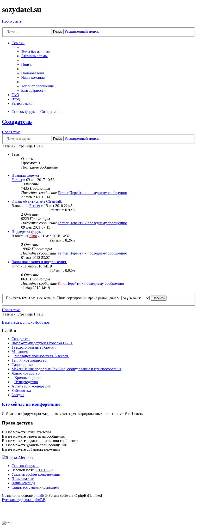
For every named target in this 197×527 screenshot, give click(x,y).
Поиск (57, 31)
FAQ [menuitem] (15, 95)
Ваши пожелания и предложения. (39, 262)
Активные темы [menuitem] (34, 56)
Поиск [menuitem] (26, 64)
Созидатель (17, 122)
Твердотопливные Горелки (34, 347)
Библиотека (21, 390)
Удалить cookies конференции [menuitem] (36, 474)
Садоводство (22, 365)
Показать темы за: (21, 298)
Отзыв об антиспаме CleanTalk (37, 201)
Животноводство (26, 373)
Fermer (17, 180)
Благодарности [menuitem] (33, 90)
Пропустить (12, 21)
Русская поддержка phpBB (23, 500)
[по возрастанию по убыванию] (135, 298)
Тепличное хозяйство (29, 360)
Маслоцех (20, 352)
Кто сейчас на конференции (31, 404)
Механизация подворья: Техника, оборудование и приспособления (66, 369)
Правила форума (25, 175)
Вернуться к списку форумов (26, 322)
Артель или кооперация (31, 386)
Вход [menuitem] (16, 99)
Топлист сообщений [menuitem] (37, 86)
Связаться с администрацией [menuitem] (35, 487)
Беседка (18, 395)
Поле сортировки (72, 298)
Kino (33, 236)
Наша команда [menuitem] (33, 77)
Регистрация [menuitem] (22, 103)
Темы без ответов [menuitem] (35, 51)
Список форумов (25, 466)
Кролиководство (28, 378)
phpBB (39, 495)
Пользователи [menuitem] (32, 73)
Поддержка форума (27, 232)
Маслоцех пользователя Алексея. (41, 356)
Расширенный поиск (82, 31)
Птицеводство (26, 382)
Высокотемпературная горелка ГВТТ (42, 343)
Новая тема (11, 132)
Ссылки (18, 43)
